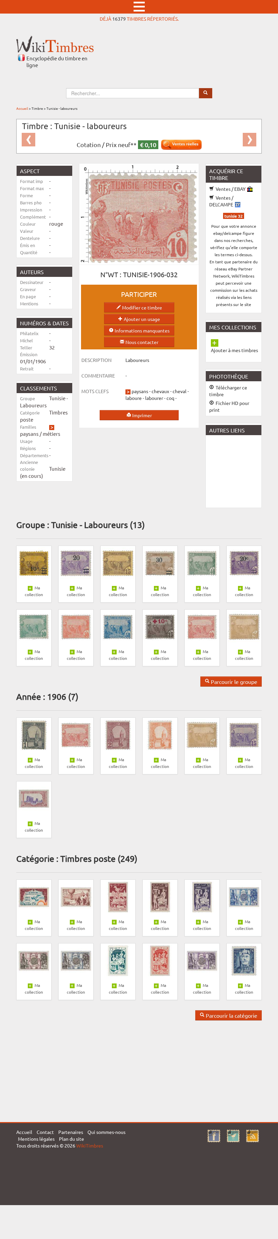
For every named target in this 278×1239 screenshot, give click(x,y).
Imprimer (141, 415)
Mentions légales (36, 1139)
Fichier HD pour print (229, 406)
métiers (51, 433)
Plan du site (71, 1139)
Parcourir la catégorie (230, 1015)
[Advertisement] (242, 471)
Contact (45, 1132)
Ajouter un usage (141, 319)
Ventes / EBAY (230, 189)
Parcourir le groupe (233, 681)
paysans (29, 433)
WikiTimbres (89, 1145)
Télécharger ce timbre (228, 390)
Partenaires (70, 1132)
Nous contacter (141, 342)
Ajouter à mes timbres (234, 350)
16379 (119, 19)
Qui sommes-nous (106, 1132)
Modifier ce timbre (141, 307)
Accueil (22, 108)
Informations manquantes (142, 330)
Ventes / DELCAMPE (221, 201)
